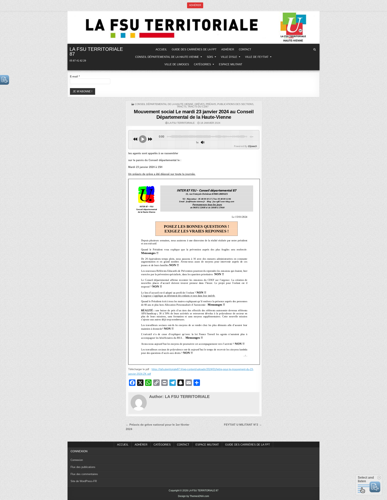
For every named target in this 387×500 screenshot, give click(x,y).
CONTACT (245, 49)
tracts (181, 106)
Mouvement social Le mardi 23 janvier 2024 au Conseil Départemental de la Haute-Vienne (194, 114)
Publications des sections (235, 104)
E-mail (75, 76)
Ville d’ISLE (229, 56)
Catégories (202, 64)
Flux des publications (83, 467)
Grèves (200, 104)
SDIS (210, 56)
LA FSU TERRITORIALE (181, 123)
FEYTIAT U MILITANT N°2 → (243, 424)
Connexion (77, 459)
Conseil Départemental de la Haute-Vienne (167, 56)
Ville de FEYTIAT (256, 56)
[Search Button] (314, 49)
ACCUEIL (161, 49)
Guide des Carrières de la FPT (194, 49)
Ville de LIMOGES (176, 64)
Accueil (122, 444)
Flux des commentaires (84, 474)
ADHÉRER (227, 49)
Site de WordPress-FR (84, 481)
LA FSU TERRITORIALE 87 (96, 51)
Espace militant (230, 64)
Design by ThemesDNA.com (193, 496)
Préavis (211, 104)
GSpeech (252, 146)
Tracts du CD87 (198, 106)
